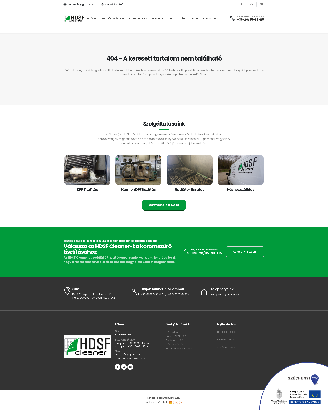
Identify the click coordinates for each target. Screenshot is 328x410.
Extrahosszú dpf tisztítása (179, 348)
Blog (195, 18)
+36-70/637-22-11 (179, 294)
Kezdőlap (90, 18)
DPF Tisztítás (172, 332)
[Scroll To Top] (322, 406)
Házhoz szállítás (174, 344)
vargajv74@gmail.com (80, 4)
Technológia (137, 18)
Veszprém (216, 294)
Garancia (158, 18)
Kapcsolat (209, 18)
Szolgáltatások (111, 18)
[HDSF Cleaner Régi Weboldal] (261, 4)
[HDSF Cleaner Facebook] (241, 4)
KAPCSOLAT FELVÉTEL (245, 251)
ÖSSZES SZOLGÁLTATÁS (164, 205)
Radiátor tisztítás (175, 340)
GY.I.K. (172, 18)
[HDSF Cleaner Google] (251, 4)
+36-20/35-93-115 (250, 20)
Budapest (234, 294)
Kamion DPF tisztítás (176, 336)
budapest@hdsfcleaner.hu (131, 358)
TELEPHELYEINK (123, 334)
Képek (184, 18)
